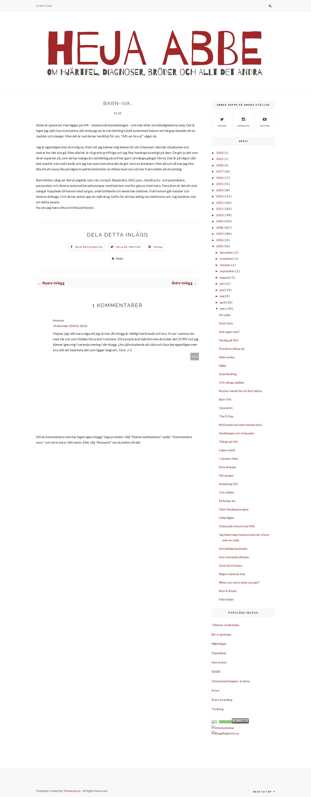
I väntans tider (228, 458)
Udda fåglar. (226, 517)
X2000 (216, 671)
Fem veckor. (219, 662)
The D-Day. (226, 416)
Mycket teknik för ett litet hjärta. (240, 391)
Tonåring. (218, 709)
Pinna (158, 247)
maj (222, 296)
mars (223, 308)
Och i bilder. (226, 492)
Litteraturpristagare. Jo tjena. (231, 681)
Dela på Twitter (128, 247)
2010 (220, 215)
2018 (220, 165)
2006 (220, 240)
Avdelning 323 (228, 484)
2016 (220, 177)
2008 (220, 227)
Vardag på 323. (228, 340)
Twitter (222, 125)
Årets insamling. (222, 699)
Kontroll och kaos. (231, 565)
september (227, 271)
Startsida (44, 5)
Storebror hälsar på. (232, 348)
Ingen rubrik (227, 450)
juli (222, 283)
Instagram (243, 125)
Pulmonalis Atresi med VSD (237, 526)
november (227, 258)
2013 (220, 196)
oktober (225, 265)
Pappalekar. (219, 653)
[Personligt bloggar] (223, 722)
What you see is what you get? (239, 582)
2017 (220, 171)
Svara (195, 356)
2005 (220, 246)
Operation (226, 408)
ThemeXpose (72, 791)
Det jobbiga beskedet (233, 548)
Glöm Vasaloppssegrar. (234, 509)
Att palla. (225, 315)
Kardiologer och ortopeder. (237, 433)
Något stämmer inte (232, 574)
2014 (220, 190)
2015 (220, 184)
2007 (220, 233)
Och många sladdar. (232, 382)
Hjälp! (223, 365)
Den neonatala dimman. (234, 557)
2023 (220, 159)
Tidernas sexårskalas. (226, 625)
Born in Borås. (228, 591)
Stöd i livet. (226, 323)
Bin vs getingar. (222, 634)
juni (222, 290)
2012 (220, 202)
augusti (225, 277)
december (227, 252)
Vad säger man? (229, 332)
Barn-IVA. (225, 399)
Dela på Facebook (89, 247)
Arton (215, 690)
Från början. (226, 599)
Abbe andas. (227, 357)
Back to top (262, 791)
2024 (220, 152)
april (223, 302)
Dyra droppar (227, 467)
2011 (220, 209)
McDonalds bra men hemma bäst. (240, 425)
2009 (220, 221)
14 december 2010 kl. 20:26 (70, 326)
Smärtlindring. (228, 374)
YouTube (265, 125)
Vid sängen (226, 475)
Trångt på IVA (228, 441)
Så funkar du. (227, 501)
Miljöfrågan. (219, 643)
